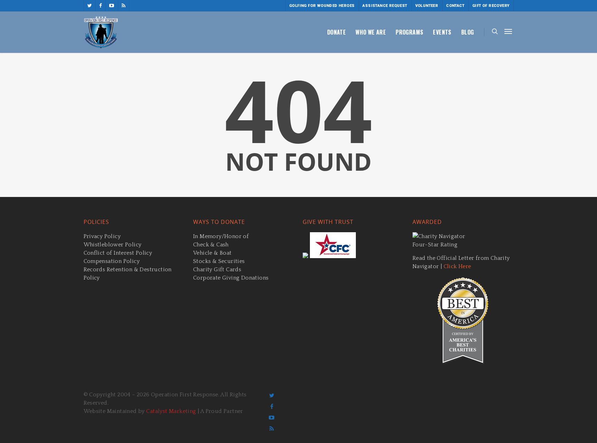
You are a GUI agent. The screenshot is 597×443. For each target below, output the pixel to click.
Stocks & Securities (219, 261)
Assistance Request (384, 5)
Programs (409, 32)
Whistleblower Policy (113, 245)
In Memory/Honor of (221, 236)
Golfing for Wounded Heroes (321, 5)
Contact (455, 5)
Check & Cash (211, 245)
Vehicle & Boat (212, 253)
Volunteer (426, 5)
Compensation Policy (112, 261)
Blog (467, 32)
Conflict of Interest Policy (118, 253)
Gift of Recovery (490, 5)
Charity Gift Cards (217, 269)
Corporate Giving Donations (230, 278)
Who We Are (371, 32)
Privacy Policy (102, 236)
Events (442, 32)
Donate (336, 32)
